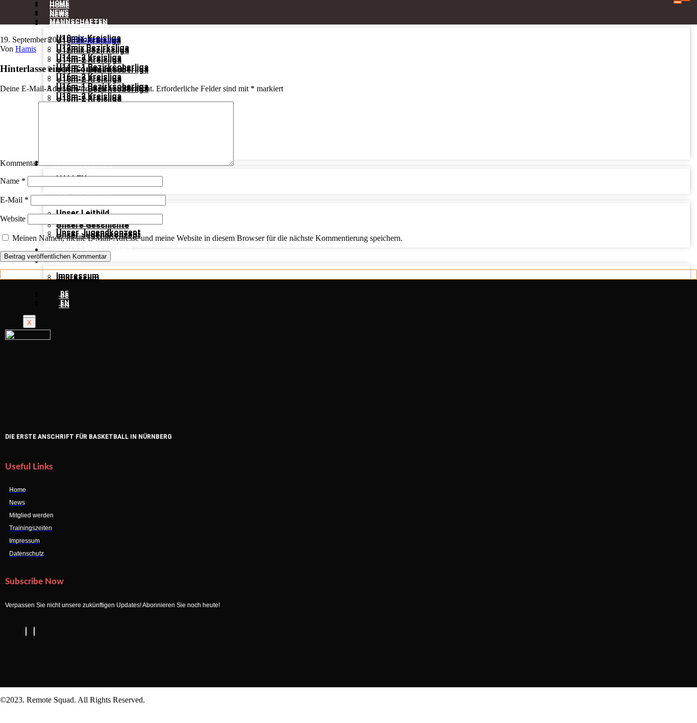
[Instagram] (34, 631)
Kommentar (19, 163)
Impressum (77, 278)
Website (13, 218)
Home (59, 5)
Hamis (25, 48)
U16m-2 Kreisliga (88, 79)
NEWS (59, 14)
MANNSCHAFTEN (78, 24)
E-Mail (14, 199)
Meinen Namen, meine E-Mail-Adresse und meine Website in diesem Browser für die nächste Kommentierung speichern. (207, 238)
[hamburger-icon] (678, 2)
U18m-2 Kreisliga (88, 99)
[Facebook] (26, 631)
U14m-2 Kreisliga (88, 60)
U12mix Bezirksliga (92, 50)
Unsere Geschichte (92, 225)
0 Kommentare (95, 39)
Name (13, 181)
